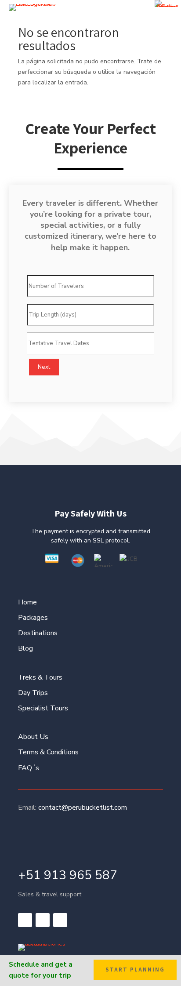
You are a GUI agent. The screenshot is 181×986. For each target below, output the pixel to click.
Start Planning (135, 969)
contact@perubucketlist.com (82, 807)
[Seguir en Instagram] (43, 920)
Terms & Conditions (48, 752)
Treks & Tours (40, 677)
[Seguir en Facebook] (25, 920)
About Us (33, 737)
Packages (33, 617)
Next (44, 367)
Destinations (38, 633)
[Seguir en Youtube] (60, 920)
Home (27, 602)
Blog (25, 648)
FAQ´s (28, 768)
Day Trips (33, 693)
